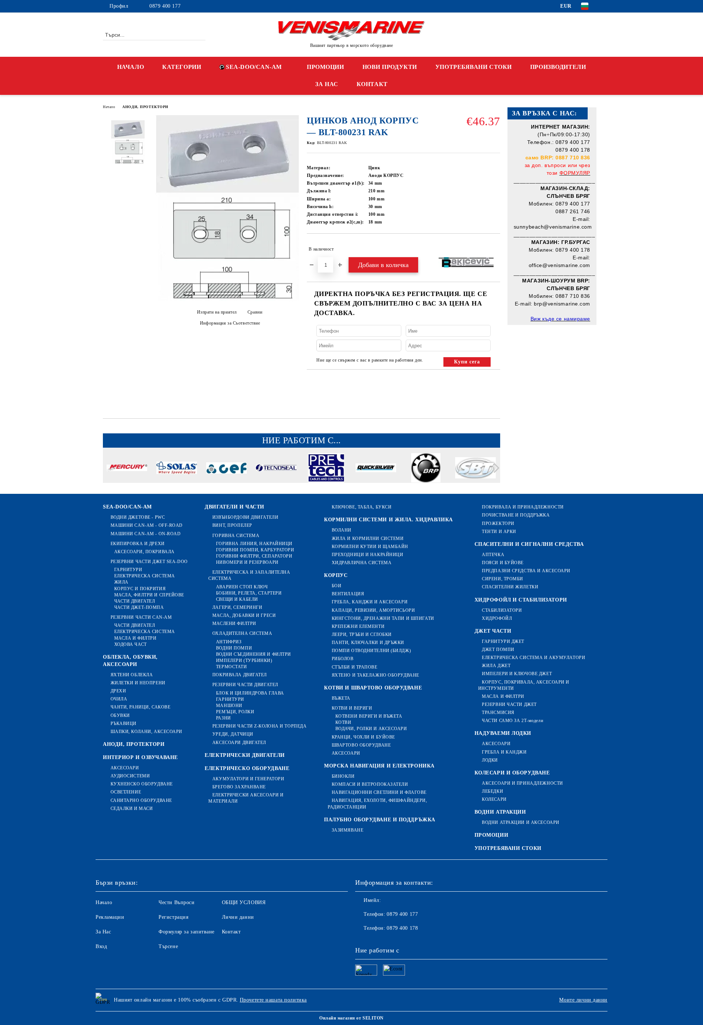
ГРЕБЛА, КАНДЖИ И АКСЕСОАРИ (370, 601)
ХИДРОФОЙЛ (497, 618)
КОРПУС (335, 575)
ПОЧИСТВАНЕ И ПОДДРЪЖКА (516, 515)
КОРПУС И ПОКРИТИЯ (139, 588)
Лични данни (238, 917)
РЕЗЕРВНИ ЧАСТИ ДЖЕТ (509, 704)
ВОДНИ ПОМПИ (234, 648)
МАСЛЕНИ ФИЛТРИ (234, 623)
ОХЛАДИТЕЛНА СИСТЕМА (242, 633)
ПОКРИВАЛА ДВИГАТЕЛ (239, 674)
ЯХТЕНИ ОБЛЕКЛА (132, 674)
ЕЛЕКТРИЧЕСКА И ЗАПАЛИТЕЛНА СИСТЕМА (249, 575)
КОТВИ (343, 722)
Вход (101, 946)
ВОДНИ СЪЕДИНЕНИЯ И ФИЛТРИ (253, 654)
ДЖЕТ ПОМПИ (498, 649)
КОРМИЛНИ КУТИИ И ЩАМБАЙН (370, 546)
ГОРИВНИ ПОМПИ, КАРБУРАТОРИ (255, 549)
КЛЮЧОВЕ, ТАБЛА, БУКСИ (361, 507)
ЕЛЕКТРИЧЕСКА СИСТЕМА (144, 575)
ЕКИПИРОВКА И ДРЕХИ (138, 543)
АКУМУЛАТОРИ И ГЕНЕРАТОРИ (248, 778)
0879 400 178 (402, 928)
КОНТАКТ (372, 84)
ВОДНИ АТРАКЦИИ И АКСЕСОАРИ (520, 822)
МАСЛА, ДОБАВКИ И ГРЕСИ (244, 615)
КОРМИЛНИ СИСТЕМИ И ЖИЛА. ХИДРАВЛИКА (388, 519)
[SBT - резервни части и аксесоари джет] (475, 469)
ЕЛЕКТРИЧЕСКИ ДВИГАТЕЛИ (244, 755)
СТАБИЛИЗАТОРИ (502, 610)
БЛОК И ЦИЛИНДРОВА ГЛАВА (250, 693)
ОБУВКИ (120, 715)
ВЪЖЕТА (341, 698)
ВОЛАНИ (342, 530)
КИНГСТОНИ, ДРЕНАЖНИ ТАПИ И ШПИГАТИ (383, 618)
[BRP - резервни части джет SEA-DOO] (425, 469)
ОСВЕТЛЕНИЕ (126, 792)
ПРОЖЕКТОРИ (498, 523)
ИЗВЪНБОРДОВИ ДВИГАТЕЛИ (245, 517)
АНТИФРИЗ (228, 641)
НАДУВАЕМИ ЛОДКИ (503, 733)
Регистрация (173, 917)
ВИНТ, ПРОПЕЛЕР (232, 525)
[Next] (494, 468)
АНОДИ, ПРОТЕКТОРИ (145, 107)
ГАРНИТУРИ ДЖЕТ (503, 641)
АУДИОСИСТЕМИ (130, 775)
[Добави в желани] (495, 249)
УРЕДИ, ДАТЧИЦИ (232, 734)
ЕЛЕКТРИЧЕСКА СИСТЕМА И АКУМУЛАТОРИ (533, 657)
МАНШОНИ (229, 705)
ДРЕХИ (118, 690)
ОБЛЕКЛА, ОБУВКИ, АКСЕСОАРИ (130, 660)
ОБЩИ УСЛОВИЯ (244, 902)
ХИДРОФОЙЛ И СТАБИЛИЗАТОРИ (521, 600)
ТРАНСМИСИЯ (498, 712)
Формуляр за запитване (187, 932)
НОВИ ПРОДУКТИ (389, 67)
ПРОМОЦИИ (325, 67)
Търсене (168, 946)
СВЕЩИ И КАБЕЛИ (237, 599)
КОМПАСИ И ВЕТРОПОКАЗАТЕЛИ (370, 784)
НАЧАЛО (130, 67)
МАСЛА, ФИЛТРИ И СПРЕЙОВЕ (149, 594)
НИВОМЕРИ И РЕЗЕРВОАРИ (247, 562)
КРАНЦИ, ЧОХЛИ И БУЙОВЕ (363, 737)
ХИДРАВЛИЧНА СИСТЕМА (361, 562)
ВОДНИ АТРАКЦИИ (500, 812)
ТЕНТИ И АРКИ (499, 531)
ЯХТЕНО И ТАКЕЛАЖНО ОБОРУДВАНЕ (375, 675)
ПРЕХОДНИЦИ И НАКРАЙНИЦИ (367, 554)
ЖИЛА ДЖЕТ (496, 665)
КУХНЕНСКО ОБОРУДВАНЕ (142, 784)
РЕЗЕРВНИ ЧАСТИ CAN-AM (141, 617)
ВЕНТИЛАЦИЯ (348, 593)
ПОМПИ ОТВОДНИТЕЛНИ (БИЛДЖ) (371, 650)
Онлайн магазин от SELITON (351, 1018)
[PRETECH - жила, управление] (326, 469)
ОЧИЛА (119, 699)
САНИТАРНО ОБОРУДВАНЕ (141, 800)
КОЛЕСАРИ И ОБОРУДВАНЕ (512, 773)
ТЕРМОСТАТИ (231, 666)
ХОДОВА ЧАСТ (130, 644)
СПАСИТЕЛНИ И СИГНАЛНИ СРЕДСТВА (529, 544)
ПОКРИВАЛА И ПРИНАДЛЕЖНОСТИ (523, 507)
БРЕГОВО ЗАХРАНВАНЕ (239, 786)
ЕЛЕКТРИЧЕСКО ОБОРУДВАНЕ (247, 768)
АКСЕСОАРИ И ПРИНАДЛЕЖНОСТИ (522, 783)
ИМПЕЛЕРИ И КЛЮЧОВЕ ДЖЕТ (517, 673)
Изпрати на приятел (217, 312)
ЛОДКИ (490, 760)
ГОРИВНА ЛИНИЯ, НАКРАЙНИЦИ (254, 543)
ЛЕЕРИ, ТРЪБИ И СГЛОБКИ (362, 634)
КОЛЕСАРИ (494, 799)
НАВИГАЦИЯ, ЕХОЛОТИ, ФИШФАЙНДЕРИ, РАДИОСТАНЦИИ (377, 803)
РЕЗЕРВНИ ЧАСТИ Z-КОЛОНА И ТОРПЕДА (259, 726)
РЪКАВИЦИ (124, 723)
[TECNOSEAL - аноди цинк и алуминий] (276, 469)
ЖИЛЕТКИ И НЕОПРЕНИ (138, 682)
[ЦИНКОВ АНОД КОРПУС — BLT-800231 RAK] (227, 299)
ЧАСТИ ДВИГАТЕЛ (134, 601)
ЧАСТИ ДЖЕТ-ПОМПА (139, 607)
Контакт (231, 932)
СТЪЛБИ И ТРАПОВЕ (354, 667)
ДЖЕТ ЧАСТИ (493, 631)
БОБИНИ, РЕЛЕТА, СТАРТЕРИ (249, 593)
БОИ (336, 585)
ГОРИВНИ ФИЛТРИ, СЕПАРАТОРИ (254, 556)
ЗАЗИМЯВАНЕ (347, 830)
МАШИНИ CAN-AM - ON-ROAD (146, 533)
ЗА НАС (326, 84)
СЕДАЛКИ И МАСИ (132, 808)
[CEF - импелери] (226, 469)
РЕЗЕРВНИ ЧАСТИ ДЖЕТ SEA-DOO (149, 561)
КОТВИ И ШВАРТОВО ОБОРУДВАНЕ (373, 688)
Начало (109, 107)
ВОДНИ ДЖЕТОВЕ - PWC (138, 517)
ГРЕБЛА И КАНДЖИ (504, 752)
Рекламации (110, 917)
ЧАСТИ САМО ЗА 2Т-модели (512, 720)
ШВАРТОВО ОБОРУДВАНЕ (361, 745)
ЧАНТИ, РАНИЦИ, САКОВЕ (140, 707)
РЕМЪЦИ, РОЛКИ (235, 711)
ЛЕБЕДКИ (492, 791)
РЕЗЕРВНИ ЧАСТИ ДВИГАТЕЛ (245, 684)
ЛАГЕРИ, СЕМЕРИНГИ (237, 607)
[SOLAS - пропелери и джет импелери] (176, 469)
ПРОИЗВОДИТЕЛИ (558, 67)
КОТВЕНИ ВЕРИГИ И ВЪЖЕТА (368, 716)
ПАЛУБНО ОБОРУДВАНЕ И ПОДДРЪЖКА (379, 819)
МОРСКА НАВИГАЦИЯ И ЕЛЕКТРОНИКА (379, 766)
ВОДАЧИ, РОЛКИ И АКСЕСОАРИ (371, 728)
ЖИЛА (121, 582)
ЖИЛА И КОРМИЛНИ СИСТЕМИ (367, 538)
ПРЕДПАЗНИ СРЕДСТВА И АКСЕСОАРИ (526, 570)
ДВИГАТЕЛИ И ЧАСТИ (234, 507)
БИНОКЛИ (343, 776)
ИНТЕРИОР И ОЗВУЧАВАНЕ (140, 757)
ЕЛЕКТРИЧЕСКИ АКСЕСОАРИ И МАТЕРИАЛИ (245, 798)
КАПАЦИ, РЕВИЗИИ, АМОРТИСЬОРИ (373, 610)
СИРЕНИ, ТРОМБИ (502, 578)
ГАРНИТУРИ (128, 569)
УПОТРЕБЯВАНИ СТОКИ (473, 67)
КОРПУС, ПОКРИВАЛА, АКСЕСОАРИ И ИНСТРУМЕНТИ (523, 685)
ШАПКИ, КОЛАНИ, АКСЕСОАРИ (146, 731)
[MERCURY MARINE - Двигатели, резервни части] (127, 469)
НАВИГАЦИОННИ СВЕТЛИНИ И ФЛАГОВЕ (379, 792)
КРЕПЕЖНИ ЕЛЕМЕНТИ (358, 626)
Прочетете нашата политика (273, 1000)
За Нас (103, 932)
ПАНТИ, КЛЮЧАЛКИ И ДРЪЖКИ (368, 642)
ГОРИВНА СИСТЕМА (235, 535)
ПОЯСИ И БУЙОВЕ (503, 562)
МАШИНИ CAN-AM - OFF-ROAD (147, 525)
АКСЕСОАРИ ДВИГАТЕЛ (239, 742)
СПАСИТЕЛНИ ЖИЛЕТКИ (510, 586)
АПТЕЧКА (493, 554)
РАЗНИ (223, 718)
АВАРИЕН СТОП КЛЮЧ (242, 586)
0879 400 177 (165, 6)
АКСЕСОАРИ (125, 767)
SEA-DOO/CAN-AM (254, 67)
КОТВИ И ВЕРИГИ (352, 708)
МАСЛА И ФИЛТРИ (135, 638)
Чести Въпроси (176, 902)
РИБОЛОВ (342, 658)
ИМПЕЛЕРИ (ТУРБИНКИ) (244, 660)
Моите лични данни (583, 1000)
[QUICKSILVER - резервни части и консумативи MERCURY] (376, 468)
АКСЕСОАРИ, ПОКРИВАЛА (144, 551)
